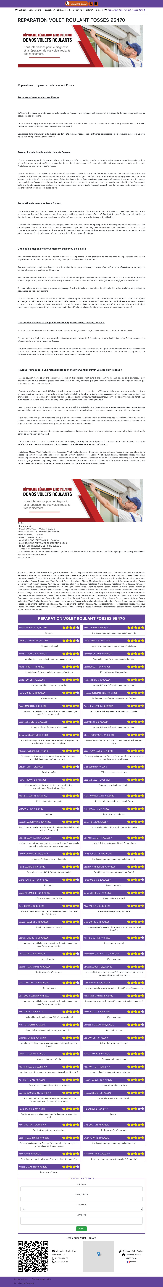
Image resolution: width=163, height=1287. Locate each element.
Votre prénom (81, 1194)
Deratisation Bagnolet (24, 1283)
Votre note (81, 1204)
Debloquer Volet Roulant (133, 1251)
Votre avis (81, 1215)
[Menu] (96, 4)
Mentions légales (21, 1279)
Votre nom (81, 1184)
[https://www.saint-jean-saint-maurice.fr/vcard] (33, 1256)
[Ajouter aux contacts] (91, 4)
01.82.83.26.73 (79, 3)
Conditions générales (41, 1279)
